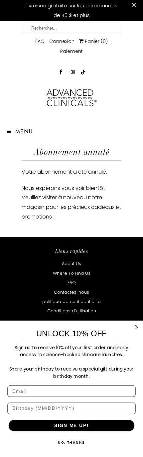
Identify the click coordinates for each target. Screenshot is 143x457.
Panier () (95, 41)
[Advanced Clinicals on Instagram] (73, 72)
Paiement (71, 51)
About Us (71, 263)
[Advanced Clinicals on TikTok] (83, 72)
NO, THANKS (71, 443)
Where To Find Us (71, 273)
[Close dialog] (136, 326)
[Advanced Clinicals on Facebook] (61, 72)
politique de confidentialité (71, 301)
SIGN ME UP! (71, 425)
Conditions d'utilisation (71, 311)
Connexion (61, 41)
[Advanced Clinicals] (71, 100)
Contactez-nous (71, 292)
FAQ (40, 41)
